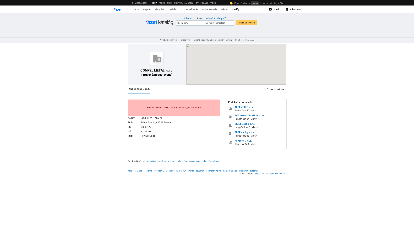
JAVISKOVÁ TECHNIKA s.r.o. (249, 115)
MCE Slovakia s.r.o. (245, 124)
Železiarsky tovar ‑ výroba (195, 161)
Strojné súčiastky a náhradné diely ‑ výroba (162, 161)
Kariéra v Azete (214, 171)
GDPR (177, 171)
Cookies (169, 171)
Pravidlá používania (197, 171)
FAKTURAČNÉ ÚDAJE (139, 89)
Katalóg (131, 171)
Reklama (148, 171)
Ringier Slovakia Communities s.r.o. (269, 174)
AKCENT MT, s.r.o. (244, 107)
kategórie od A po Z (216, 18)
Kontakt (230, 171)
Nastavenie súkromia (248, 171)
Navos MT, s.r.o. (243, 140)
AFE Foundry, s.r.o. (245, 132)
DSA (184, 171)
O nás (139, 171)
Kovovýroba (213, 161)
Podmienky (159, 171)
